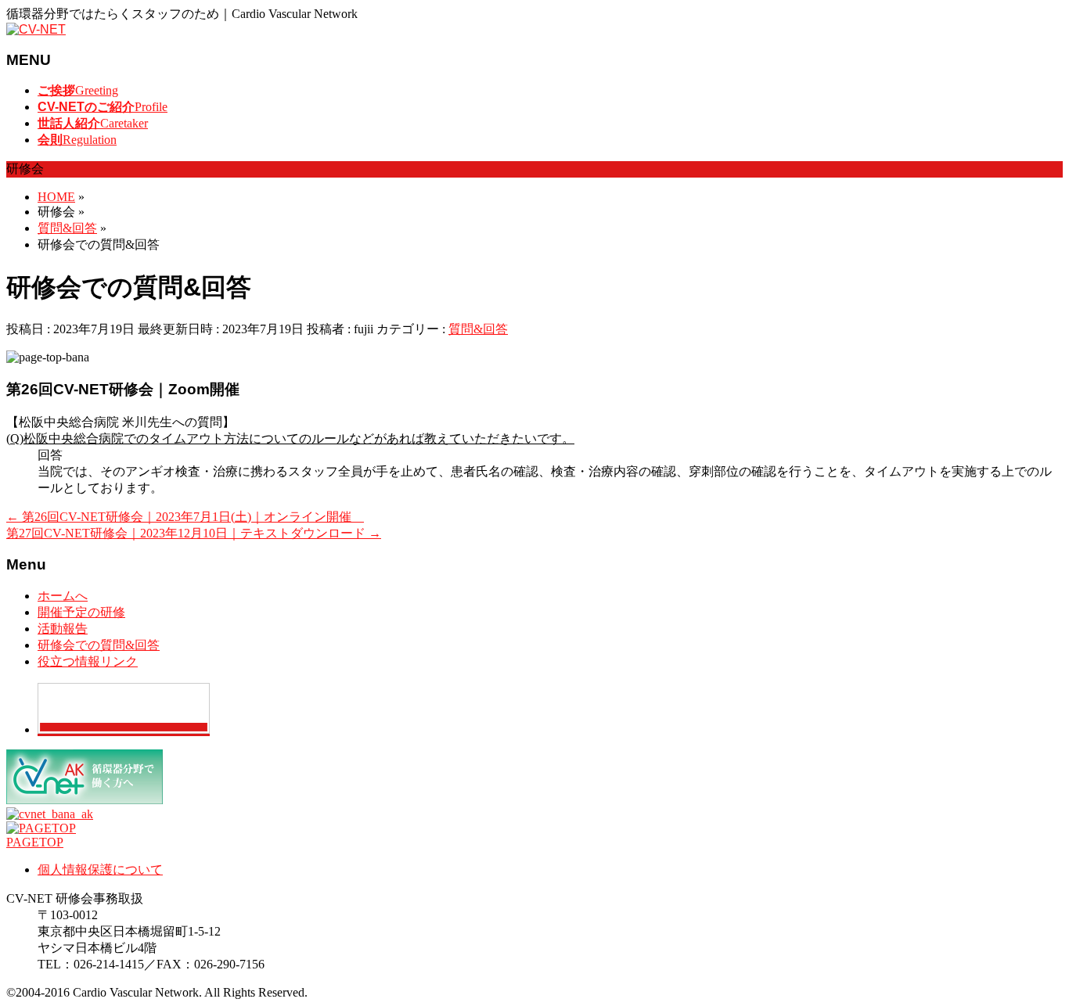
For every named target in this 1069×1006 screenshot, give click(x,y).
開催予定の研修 (81, 612)
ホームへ (63, 595)
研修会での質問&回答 (99, 645)
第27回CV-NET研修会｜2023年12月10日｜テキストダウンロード (193, 533)
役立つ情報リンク (88, 661)
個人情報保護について (100, 869)
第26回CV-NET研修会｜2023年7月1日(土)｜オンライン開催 (185, 516)
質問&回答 (478, 329)
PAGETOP (34, 842)
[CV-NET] (36, 29)
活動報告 (63, 628)
